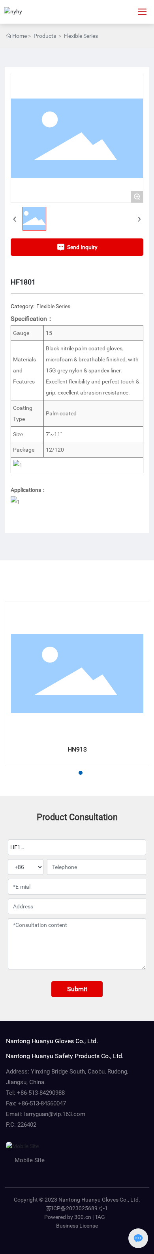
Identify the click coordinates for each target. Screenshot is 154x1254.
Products (45, 36)
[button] (66, 773)
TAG (100, 1217)
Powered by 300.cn (67, 1217)
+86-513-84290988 (41, 1092)
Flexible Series (81, 36)
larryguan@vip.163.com (54, 1114)
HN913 (77, 749)
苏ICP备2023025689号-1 (77, 1208)
